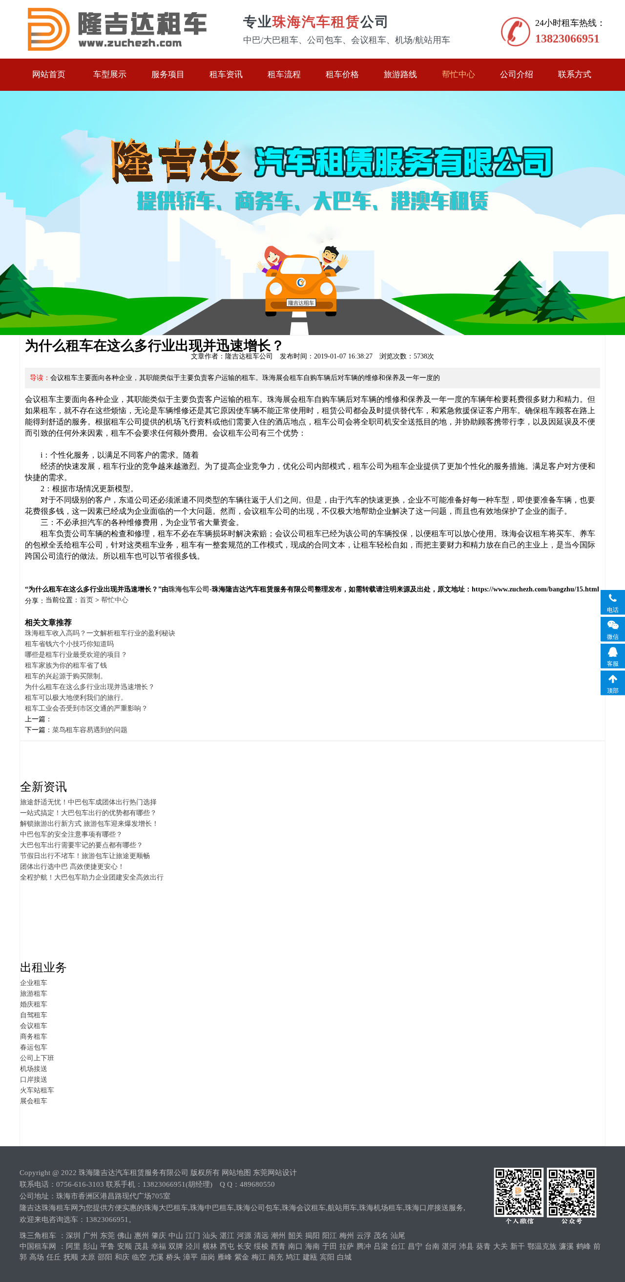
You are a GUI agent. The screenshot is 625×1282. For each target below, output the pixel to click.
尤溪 (156, 1257)
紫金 (241, 1257)
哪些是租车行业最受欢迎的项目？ (76, 654)
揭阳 (312, 1236)
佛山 (124, 1236)
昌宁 (415, 1246)
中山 (175, 1236)
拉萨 (346, 1246)
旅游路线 (400, 74)
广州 (90, 1236)
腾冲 (363, 1246)
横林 (210, 1246)
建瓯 (310, 1257)
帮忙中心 (458, 74)
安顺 (124, 1246)
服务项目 (168, 74)
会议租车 (33, 1026)
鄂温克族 (542, 1246)
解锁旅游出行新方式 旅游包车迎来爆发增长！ (89, 823)
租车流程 (284, 74)
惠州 (141, 1236)
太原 (88, 1257)
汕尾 (398, 1236)
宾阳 (327, 1257)
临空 (139, 1257)
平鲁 (107, 1246)
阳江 (329, 1236)
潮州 (278, 1236)
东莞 (107, 1236)
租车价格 (342, 74)
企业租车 (33, 983)
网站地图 (236, 1173)
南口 (295, 1246)
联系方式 (574, 74)
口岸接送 (33, 1079)
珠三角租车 (38, 1236)
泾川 (193, 1246)
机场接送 (33, 1068)
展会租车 (33, 1101)
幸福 (158, 1246)
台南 (432, 1246)
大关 (500, 1246)
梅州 (346, 1236)
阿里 (73, 1246)
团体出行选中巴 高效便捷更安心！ (72, 866)
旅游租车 (33, 993)
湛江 (227, 1236)
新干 (517, 1246)
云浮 (363, 1236)
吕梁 (381, 1246)
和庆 (122, 1257)
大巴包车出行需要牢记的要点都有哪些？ (81, 845)
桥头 (173, 1257)
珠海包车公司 (188, 589)
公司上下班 (37, 1058)
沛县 (466, 1246)
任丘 (53, 1257)
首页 (86, 600)
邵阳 (105, 1257)
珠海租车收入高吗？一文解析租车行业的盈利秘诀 (100, 633)
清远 (261, 1236)
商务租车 (33, 1036)
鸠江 (293, 1257)
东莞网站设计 (275, 1173)
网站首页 (48, 74)
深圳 (73, 1236)
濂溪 (566, 1246)
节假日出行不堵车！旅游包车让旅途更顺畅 (85, 856)
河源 (244, 1236)
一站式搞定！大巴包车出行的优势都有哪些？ (88, 813)
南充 (276, 1257)
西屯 (227, 1246)
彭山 (90, 1246)
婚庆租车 (33, 1004)
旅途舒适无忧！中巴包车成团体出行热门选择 (88, 802)
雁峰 (224, 1257)
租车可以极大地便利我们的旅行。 (76, 697)
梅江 (258, 1257)
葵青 (483, 1246)
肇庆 (158, 1236)
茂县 (141, 1246)
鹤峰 (583, 1246)
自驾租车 (33, 1015)
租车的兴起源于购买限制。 (66, 676)
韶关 (295, 1236)
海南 (312, 1246)
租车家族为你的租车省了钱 (66, 665)
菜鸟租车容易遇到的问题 (89, 730)
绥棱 (261, 1246)
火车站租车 (37, 1090)
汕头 (210, 1236)
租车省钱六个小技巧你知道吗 (69, 644)
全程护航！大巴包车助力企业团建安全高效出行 (92, 877)
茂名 (381, 1236)
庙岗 (207, 1257)
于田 (329, 1246)
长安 (244, 1246)
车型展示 (109, 74)
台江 (398, 1246)
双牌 (175, 1246)
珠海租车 (116, 29)
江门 (193, 1236)
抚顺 (70, 1257)
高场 (36, 1257)
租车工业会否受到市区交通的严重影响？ (86, 708)
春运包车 (33, 1047)
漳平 (190, 1257)
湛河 (449, 1246)
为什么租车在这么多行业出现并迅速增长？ (90, 687)
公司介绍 (516, 74)
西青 (278, 1246)
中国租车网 (38, 1246)
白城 (344, 1257)
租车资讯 (226, 74)
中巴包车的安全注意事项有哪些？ (71, 834)
